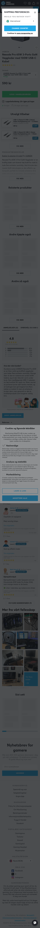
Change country (20, 28)
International (15, 21)
